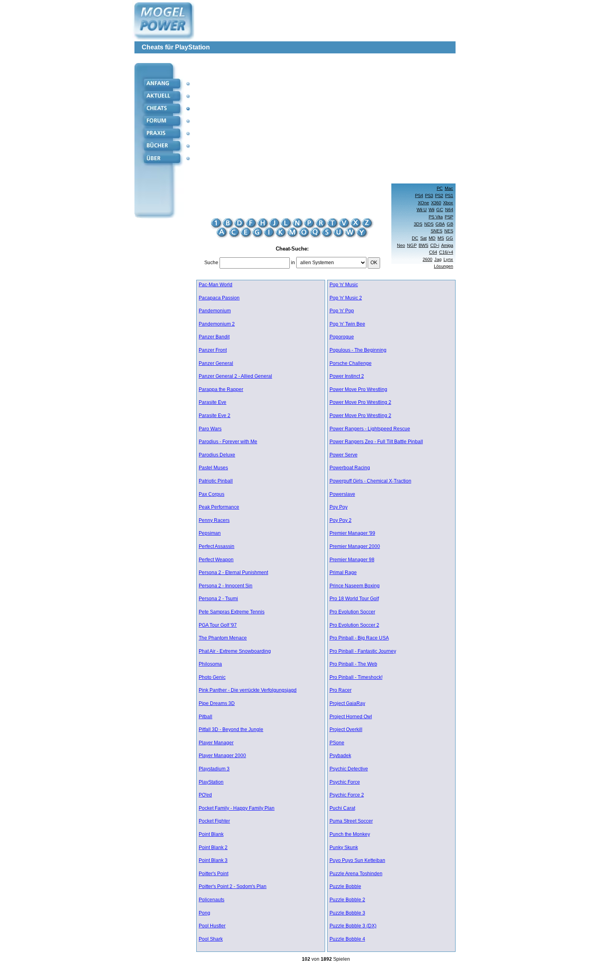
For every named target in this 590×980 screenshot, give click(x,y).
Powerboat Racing (350, 468)
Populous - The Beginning (358, 350)
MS (440, 238)
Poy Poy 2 (341, 520)
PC (440, 188)
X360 (436, 202)
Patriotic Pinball (216, 481)
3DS (418, 224)
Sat (423, 238)
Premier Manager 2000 (355, 546)
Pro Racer (341, 690)
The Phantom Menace (223, 638)
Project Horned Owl (351, 716)
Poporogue (342, 337)
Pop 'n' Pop (342, 311)
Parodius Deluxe (217, 455)
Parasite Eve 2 (214, 415)
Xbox (448, 202)
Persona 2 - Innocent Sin (225, 586)
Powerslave (342, 494)
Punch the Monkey (350, 834)
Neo (401, 245)
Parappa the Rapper (221, 389)
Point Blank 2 (213, 847)
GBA (440, 224)
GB (450, 224)
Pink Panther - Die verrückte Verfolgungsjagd (248, 690)
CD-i (434, 245)
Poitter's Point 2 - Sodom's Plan (233, 886)
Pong (204, 913)
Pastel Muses (213, 468)
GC (439, 209)
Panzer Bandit (214, 337)
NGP (412, 245)
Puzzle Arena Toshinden (356, 873)
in (293, 262)
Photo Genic (212, 677)
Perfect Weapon (216, 559)
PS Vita (436, 216)
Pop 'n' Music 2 (346, 298)
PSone (337, 743)
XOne (423, 202)
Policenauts (211, 900)
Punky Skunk (344, 847)
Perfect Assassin (216, 546)
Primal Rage (343, 572)
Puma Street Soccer (351, 821)
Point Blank (211, 834)
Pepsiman (210, 533)
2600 (427, 259)
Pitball (205, 716)
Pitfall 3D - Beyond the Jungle (231, 729)
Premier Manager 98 (352, 559)
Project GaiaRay (347, 703)
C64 (433, 252)
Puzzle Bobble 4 (347, 939)
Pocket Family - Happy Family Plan (237, 808)
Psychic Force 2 (347, 795)
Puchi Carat (342, 808)
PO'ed (205, 795)
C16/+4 (446, 252)
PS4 (419, 195)
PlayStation (211, 782)
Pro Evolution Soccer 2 (354, 625)
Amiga (447, 245)
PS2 (439, 195)
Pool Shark (211, 939)
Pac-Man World (215, 284)
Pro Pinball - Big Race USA (359, 638)
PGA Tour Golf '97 (218, 625)
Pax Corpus (211, 494)
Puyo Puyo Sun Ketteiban (357, 860)
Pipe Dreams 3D (217, 703)
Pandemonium (215, 311)
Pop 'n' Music (344, 284)
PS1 (449, 195)
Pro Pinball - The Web (353, 664)
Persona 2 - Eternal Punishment (233, 572)
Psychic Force (345, 782)
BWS (423, 245)
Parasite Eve (212, 402)
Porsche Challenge (351, 363)
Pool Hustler (212, 926)
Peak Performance (219, 507)
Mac (449, 188)
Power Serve (344, 455)
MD (432, 238)
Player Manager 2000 (222, 755)
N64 (449, 209)
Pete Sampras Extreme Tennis (231, 612)
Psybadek (340, 755)
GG (449, 238)
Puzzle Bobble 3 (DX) (353, 926)
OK (373, 262)
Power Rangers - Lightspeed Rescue (370, 429)
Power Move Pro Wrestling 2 (360, 402)
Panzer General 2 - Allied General (235, 376)
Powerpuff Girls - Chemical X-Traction (370, 481)
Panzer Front (213, 350)
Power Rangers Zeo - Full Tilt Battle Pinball (376, 441)
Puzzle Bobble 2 (347, 900)
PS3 (429, 195)
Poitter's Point (213, 873)
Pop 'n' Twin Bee (347, 324)
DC (415, 238)
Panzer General (216, 363)
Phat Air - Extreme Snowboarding (235, 651)
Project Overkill (346, 729)
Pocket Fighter (214, 821)
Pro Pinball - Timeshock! (356, 677)
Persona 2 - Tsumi (218, 598)
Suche (211, 262)
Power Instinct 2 (347, 376)
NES (448, 230)
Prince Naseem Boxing (355, 586)
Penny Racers (214, 520)
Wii (431, 209)
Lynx (448, 259)
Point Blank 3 (213, 860)
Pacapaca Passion (219, 298)
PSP (449, 216)
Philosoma (210, 664)
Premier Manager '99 (352, 533)
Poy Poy (339, 507)
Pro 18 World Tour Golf (354, 598)
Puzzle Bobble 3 (347, 913)
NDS (428, 224)
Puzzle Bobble (345, 886)
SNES (436, 230)
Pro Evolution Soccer (352, 612)
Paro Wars (210, 429)
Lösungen (443, 266)
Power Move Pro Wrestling (358, 389)
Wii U (422, 209)
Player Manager (216, 743)
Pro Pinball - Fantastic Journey (363, 651)
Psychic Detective (349, 769)
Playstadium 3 (214, 769)
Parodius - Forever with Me (228, 441)
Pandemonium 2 (217, 324)
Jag (437, 259)
